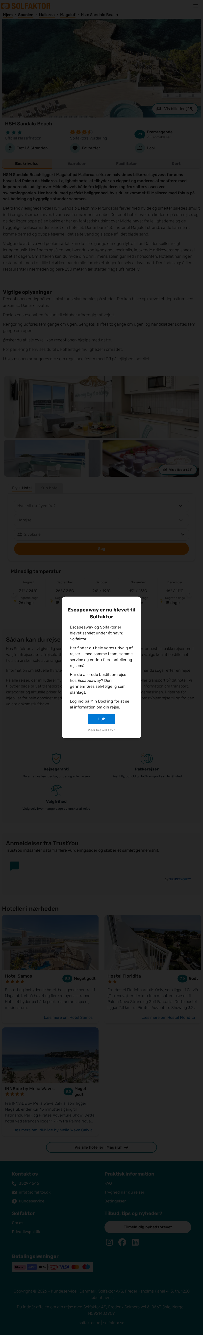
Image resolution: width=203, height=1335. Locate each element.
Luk (101, 719)
